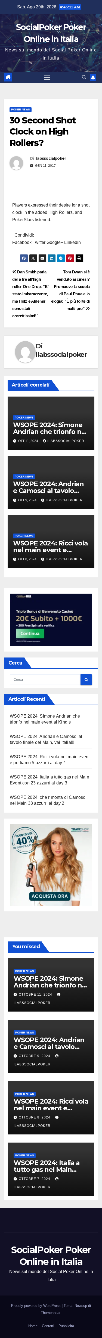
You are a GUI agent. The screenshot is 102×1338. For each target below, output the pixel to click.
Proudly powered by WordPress (36, 1306)
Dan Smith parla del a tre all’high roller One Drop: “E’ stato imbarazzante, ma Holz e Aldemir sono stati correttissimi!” (30, 294)
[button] (84, 77)
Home (33, 1326)
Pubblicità (66, 1326)
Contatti (48, 1326)
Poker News (20, 109)
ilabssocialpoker (50, 158)
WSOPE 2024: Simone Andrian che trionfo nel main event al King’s (50, 431)
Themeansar (50, 1313)
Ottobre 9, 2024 (35, 1056)
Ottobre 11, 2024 (36, 994)
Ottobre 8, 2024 (35, 1117)
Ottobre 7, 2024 (35, 1179)
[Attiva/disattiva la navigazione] (47, 77)
